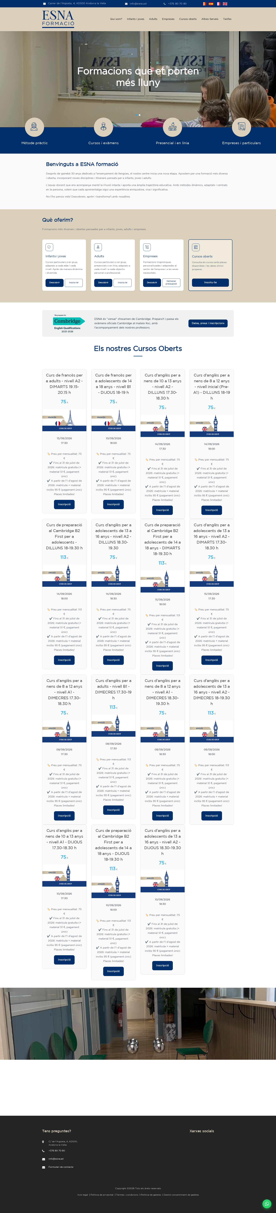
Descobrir (54, 283)
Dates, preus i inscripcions (208, 323)
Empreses (168, 19)
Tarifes (227, 19)
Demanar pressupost (171, 282)
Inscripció (64, 504)
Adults (153, 19)
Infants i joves (135, 19)
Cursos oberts (188, 19)
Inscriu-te (73, 283)
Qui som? (116, 19)
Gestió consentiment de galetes (181, 1195)
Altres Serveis (209, 19)
